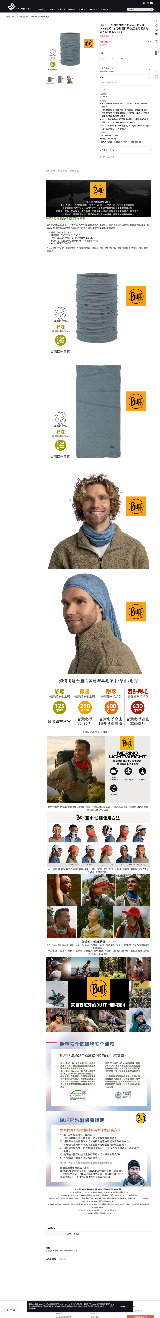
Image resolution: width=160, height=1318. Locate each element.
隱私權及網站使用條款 (63, 1317)
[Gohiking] (20, 6)
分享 (104, 157)
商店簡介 (59, 1314)
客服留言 (94, 1314)
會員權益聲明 (95, 1317)
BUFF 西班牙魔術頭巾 (108, 83)
